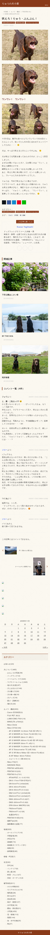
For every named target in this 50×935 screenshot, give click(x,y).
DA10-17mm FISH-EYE (20, 780)
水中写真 (12, 905)
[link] (19, 248)
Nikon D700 (14, 728)
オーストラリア (15, 832)
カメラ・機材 (15, 12)
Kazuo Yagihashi (25, 226)
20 (5, 639)
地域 (8, 829)
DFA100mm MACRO (19, 805)
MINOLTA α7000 (15, 721)
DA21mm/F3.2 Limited (19, 793)
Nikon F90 (12, 762)
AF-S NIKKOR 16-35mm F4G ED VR (25, 731)
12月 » (45, 647)
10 (32, 632)
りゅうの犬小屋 (10, 3)
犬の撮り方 (13, 691)
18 (38, 635)
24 (32, 639)
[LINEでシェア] (24, 202)
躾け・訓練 (13, 700)
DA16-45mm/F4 (17, 787)
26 (45, 639)
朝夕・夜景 (13, 902)
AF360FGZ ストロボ (19, 777)
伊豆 (11, 839)
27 (5, 643)
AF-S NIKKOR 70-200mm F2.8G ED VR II (27, 746)
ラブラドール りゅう (32, 23)
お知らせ (9, 664)
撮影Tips (12, 821)
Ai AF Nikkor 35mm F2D (20, 756)
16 (25, 635)
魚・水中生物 (14, 920)
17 (32, 635)
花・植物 (13, 914)
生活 (7, 862)
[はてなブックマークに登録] (14, 202)
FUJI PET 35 (13, 715)
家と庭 (11, 871)
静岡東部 (12, 851)
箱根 (10, 848)
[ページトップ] (45, 930)
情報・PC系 (9, 856)
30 (25, 643)
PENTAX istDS (20, 23)
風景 (11, 917)
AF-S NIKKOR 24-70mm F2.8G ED (25, 734)
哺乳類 (11, 893)
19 (45, 635)
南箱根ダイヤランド (16, 845)
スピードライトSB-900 (19, 759)
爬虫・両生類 (14, 908)
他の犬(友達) (14, 685)
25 (38, 639)
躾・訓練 (22, 215)
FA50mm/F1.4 (17, 811)
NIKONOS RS (14, 765)
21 (12, 639)
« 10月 (4, 647)
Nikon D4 (12, 725)
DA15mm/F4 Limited (19, 783)
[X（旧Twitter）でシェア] (4, 202)
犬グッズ (12, 697)
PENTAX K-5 (14, 771)
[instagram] (30, 248)
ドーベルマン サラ (16, 679)
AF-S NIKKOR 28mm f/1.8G (21, 737)
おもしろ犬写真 (15, 673)
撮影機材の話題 (15, 824)
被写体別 (9, 883)
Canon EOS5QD (15, 712)
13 (5, 635)
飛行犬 (11, 704)
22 (18, 639)
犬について (10, 669)
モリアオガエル (15, 889)
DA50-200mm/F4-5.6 (12, 14)
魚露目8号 (14, 814)
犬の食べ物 (13, 694)
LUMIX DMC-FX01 (16, 718)
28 (12, 643)
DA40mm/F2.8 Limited (19, 796)
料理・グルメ (14, 875)
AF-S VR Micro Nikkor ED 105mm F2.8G (26, 752)
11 (38, 632)
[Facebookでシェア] (9, 202)
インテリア (12, 868)
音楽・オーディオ (15, 878)
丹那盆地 (12, 835)
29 (18, 643)
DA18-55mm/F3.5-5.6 (19, 790)
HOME (6, 12)
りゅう (10, 215)
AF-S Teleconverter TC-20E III (22, 749)
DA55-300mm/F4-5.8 (18, 802)
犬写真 (16, 215)
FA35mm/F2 (15, 808)
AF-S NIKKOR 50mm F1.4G (22, 743)
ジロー (4, 450)
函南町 (11, 842)
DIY (10, 865)
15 (18, 635)
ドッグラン (13, 676)
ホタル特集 (13, 886)
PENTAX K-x (26, 12)
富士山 (11, 896)
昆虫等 (11, 899)
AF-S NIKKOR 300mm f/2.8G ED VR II (26, 740)
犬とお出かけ (14, 688)
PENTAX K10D (15, 818)
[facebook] (25, 248)
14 (12, 635)
